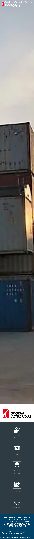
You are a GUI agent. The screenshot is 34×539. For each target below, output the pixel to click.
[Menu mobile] (31, 3)
